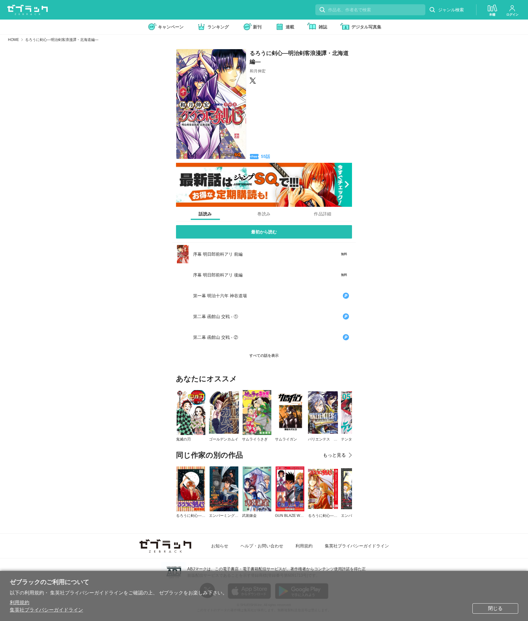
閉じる (495, 608)
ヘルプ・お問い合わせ (261, 545)
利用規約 (19, 602)
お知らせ (219, 545)
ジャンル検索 (451, 9)
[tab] (205, 214)
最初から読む (264, 231)
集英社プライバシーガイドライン (46, 609)
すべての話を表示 (264, 355)
